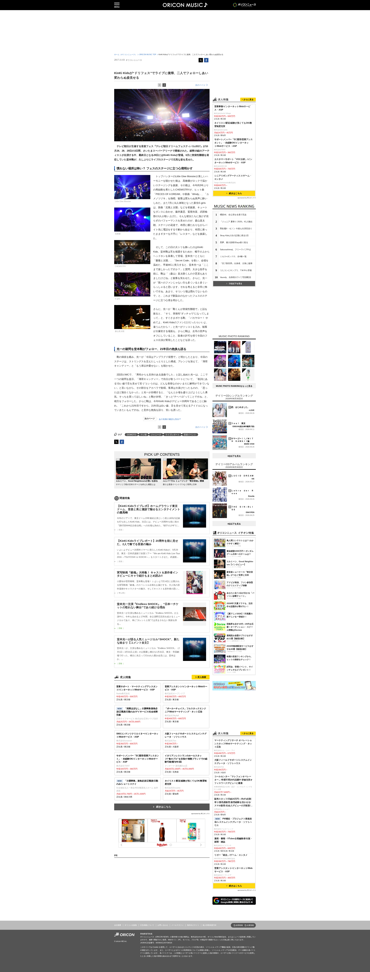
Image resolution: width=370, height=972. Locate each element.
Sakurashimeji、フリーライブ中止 (235, 249)
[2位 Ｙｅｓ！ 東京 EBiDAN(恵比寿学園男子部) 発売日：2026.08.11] (233, 433)
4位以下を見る (234, 456)
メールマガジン (177, 925)
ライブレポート (172, 434)
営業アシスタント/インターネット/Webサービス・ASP (233, 870)
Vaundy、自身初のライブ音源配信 (235, 277)
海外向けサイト (193, 925)
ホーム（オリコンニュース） (125, 55)
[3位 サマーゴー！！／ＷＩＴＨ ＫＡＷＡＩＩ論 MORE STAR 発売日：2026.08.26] (233, 449)
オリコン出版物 (131, 925)
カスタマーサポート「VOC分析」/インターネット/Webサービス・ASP (233, 161)
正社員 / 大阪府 (186, 740)
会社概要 (117, 925)
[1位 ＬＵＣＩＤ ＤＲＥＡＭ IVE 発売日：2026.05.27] (233, 485)
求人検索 (201, 677)
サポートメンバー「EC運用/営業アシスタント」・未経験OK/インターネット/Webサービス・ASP (233, 142)
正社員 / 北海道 (186, 763)
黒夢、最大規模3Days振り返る (234, 242)
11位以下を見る (235, 283)
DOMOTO (131, 434)
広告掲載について (147, 925)
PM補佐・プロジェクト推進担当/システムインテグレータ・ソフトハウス (233, 822)
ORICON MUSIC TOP (147, 55)
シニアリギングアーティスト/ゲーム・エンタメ (233, 177)
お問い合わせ (163, 925)
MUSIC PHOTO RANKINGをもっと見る (234, 386)
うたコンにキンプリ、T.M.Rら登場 (236, 270)
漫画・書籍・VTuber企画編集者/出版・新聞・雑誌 (233, 840)
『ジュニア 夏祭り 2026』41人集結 (236, 221)
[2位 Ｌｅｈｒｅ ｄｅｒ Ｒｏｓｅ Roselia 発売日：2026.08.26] (233, 501)
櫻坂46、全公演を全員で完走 (233, 214)
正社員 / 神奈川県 (137, 789)
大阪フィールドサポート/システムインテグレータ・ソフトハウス (233, 761)
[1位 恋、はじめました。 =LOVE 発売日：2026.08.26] (233, 416)
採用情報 (239, 925)
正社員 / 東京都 (137, 693)
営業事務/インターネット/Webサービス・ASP (232, 108)
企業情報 (250, 925)
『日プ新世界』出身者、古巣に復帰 (236, 263)
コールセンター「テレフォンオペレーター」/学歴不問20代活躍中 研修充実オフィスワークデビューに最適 (233, 779)
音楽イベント (190, 434)
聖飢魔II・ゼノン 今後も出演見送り (236, 228)
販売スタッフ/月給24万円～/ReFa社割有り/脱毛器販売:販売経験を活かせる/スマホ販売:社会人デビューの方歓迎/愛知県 (233, 802)
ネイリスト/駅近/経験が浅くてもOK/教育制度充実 (233, 124)
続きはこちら (163, 806)
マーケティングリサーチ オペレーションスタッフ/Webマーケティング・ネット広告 (233, 743)
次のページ (200, 85)
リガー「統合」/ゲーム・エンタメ (230, 855)
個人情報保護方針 (210, 925)
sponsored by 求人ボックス (200, 813)
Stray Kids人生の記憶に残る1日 (234, 235)
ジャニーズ (156, 434)
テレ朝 (143, 434)
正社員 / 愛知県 (186, 787)
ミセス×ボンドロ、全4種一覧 (233, 256)
